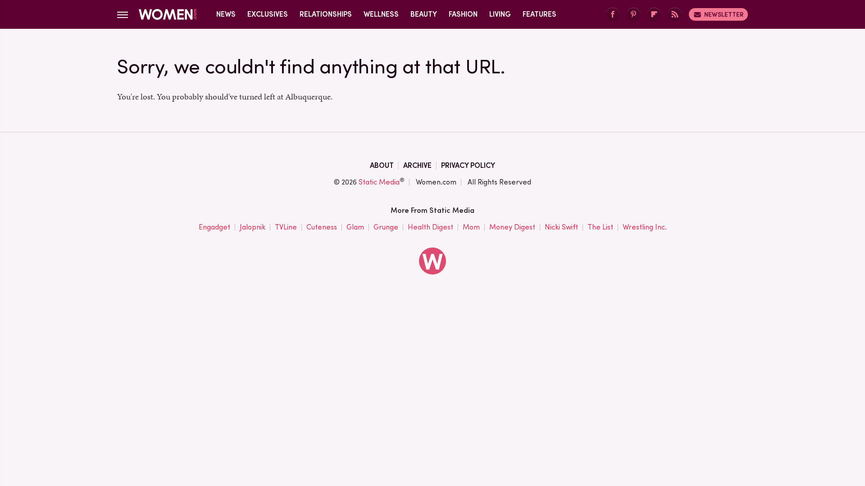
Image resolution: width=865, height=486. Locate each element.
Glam (355, 227)
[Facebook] (612, 14)
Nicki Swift (561, 227)
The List (600, 227)
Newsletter (723, 14)
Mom (471, 227)
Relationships (326, 14)
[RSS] (675, 14)
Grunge (385, 227)
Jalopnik (252, 227)
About (382, 165)
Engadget (214, 227)
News (226, 14)
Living (500, 14)
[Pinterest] (633, 14)
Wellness (381, 14)
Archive (417, 165)
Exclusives (267, 14)
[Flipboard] (654, 14)
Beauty (423, 14)
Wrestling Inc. (645, 227)
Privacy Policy (468, 165)
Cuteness (321, 227)
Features (539, 14)
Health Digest (430, 227)
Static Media (379, 182)
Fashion (463, 14)
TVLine (286, 227)
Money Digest (512, 227)
